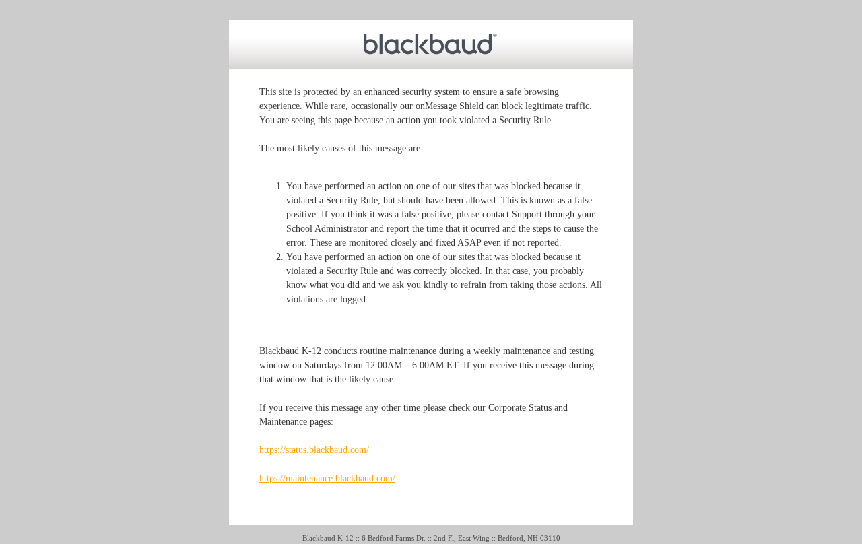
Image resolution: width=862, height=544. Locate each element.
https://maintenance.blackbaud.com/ (327, 478)
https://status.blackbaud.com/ (314, 450)
